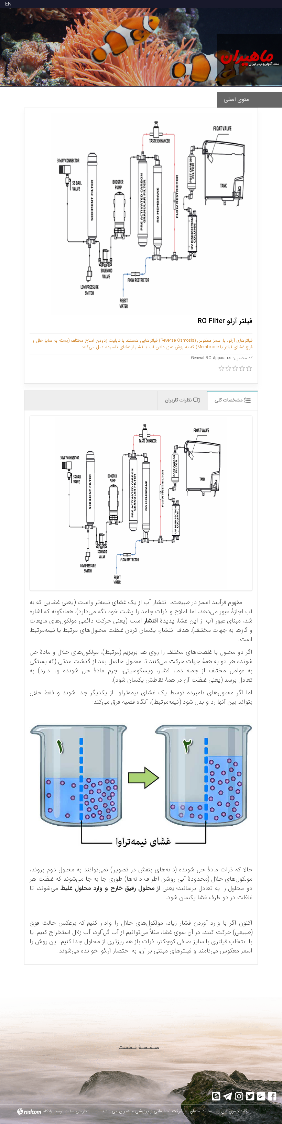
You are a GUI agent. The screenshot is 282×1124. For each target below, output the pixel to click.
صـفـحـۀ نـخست (139, 1048)
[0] (221, 368)
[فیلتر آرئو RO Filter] (141, 503)
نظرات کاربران (179, 400)
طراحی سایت (76, 1111)
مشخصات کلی (229, 400)
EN (8, 4)
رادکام (47, 1111)
